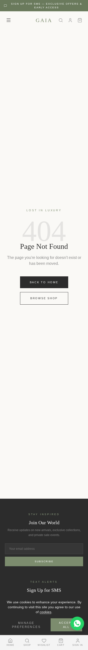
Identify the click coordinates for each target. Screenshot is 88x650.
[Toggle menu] (8, 20)
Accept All (66, 624)
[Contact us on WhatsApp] (77, 623)
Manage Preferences (26, 625)
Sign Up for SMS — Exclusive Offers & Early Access (46, 5)
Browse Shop (44, 298)
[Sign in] (70, 20)
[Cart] (79, 20)
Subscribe (44, 561)
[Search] (60, 20)
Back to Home (44, 282)
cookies (45, 612)
